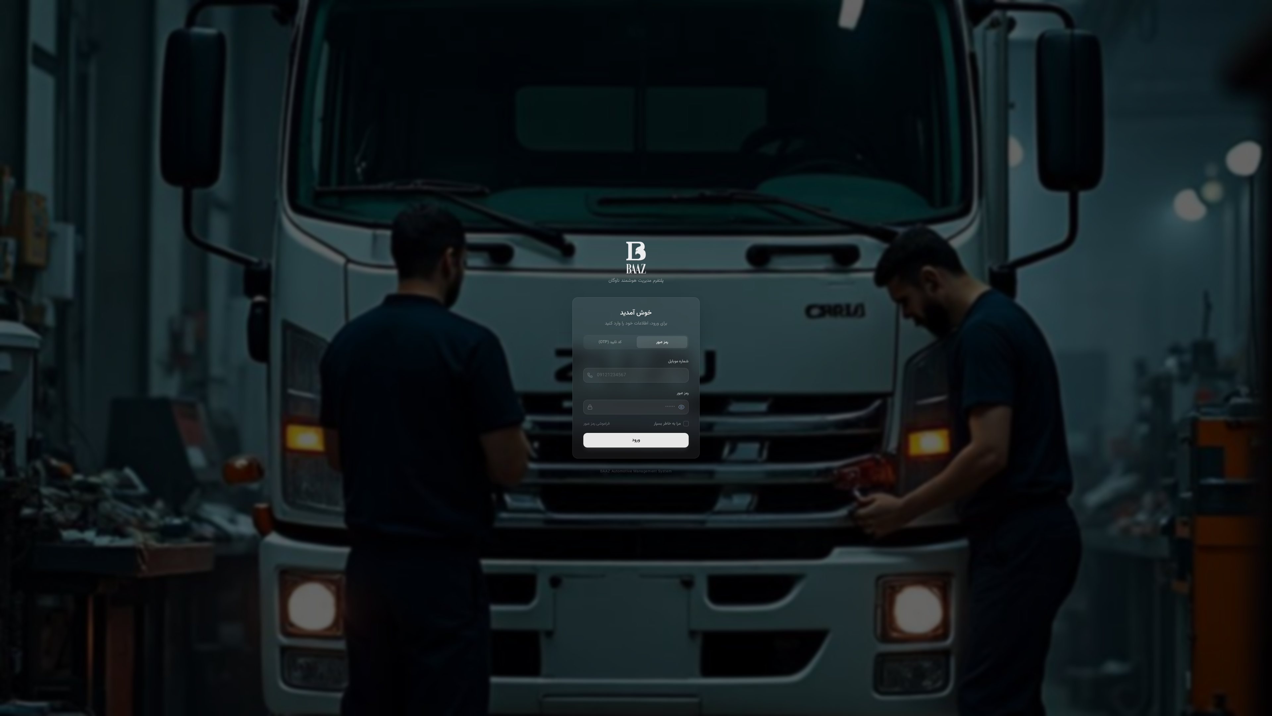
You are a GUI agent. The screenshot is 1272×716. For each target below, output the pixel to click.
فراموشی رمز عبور (596, 423)
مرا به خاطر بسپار (667, 423)
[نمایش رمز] (681, 407)
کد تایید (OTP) (610, 342)
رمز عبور (662, 342)
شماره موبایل (678, 361)
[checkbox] (686, 423)
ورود (636, 440)
